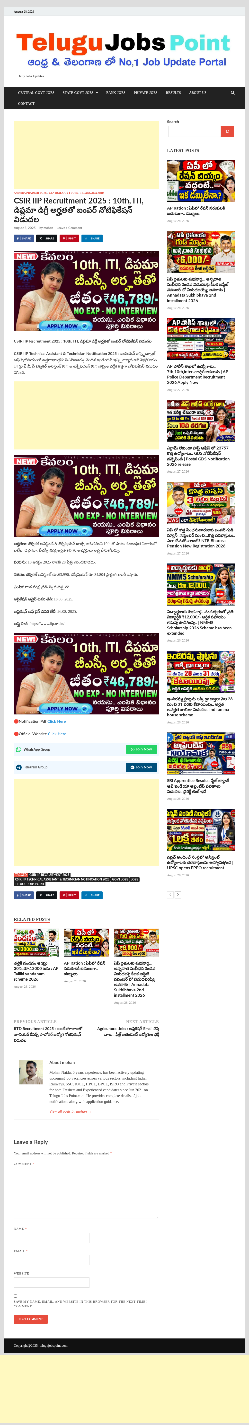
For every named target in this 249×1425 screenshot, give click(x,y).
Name (20, 1229)
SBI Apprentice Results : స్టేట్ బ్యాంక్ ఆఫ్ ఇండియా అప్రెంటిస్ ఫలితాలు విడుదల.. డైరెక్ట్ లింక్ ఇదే (198, 786)
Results (173, 93)
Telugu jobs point (29, 884)
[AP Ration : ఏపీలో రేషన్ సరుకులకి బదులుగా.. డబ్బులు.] (86, 944)
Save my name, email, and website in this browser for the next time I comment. (81, 1304)
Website (21, 1273)
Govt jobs (120, 879)
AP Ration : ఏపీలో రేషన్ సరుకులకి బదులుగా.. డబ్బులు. (84, 968)
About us (197, 93)
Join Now (144, 749)
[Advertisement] (86, 155)
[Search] (227, 131)
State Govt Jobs (78, 93)
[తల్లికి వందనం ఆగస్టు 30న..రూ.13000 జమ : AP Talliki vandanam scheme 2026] (36, 944)
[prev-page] (170, 894)
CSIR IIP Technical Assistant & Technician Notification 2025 (62, 879)
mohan (48, 228)
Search (173, 122)
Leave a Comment (69, 228)
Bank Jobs (115, 93)
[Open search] (232, 93)
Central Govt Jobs (36, 93)
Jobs (134, 879)
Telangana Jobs (92, 192)
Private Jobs (146, 93)
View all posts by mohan (70, 1111)
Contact (26, 104)
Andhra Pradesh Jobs (30, 192)
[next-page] (178, 894)
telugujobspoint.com (54, 1345)
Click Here (56, 721)
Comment (24, 1164)
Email (21, 1251)
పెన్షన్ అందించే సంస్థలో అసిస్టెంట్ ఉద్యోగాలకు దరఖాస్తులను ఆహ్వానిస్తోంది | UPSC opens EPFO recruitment (200, 862)
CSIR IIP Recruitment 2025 (49, 874)
